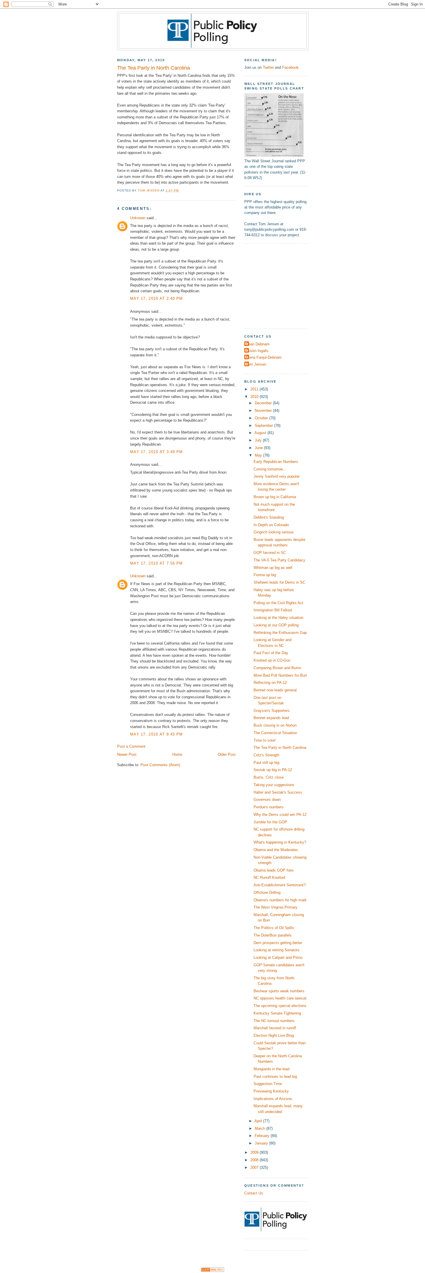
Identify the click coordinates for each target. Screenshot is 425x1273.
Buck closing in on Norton (275, 725)
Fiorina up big (265, 575)
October (262, 418)
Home (177, 754)
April (258, 1121)
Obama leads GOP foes (274, 870)
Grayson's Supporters (272, 710)
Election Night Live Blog (274, 1035)
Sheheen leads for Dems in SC (279, 582)
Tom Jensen (256, 364)
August (260, 433)
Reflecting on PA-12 (270, 682)
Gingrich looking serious (274, 532)
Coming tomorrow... (270, 469)
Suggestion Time (268, 1084)
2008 (255, 1160)
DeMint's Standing (269, 517)
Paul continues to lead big (275, 1076)
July (259, 440)
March (260, 1128)
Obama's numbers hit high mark (280, 900)
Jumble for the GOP (270, 822)
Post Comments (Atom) (160, 765)
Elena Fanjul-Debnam (264, 357)
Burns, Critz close (269, 777)
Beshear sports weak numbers (279, 991)
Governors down (267, 799)
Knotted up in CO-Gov (272, 660)
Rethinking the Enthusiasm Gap (280, 632)
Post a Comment (131, 746)
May (259, 455)
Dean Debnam (257, 344)
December (264, 403)
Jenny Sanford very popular (277, 476)
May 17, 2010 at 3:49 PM (156, 452)
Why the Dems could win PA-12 (280, 814)
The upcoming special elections (280, 1006)
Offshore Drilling (267, 892)
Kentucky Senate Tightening (277, 1013)
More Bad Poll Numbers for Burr (280, 675)
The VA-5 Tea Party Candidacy (279, 560)
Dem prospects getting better (278, 943)
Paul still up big (266, 762)
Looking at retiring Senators (277, 950)
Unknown (137, 218)
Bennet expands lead (271, 718)
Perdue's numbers (269, 807)
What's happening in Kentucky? (280, 842)
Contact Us (253, 1193)
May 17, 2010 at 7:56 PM (156, 563)
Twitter (268, 67)
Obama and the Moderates (276, 850)
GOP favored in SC (270, 552)
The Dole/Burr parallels (273, 935)
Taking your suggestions (274, 785)
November (264, 410)
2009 (255, 1152)
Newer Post (126, 754)
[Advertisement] (280, 285)
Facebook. (291, 67)
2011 (255, 389)
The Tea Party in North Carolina (280, 747)
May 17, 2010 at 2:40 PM (156, 298)
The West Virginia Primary (276, 907)
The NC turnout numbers (274, 1021)
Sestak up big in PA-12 (273, 770)
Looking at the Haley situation (278, 617)
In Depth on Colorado (271, 525)
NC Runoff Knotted (269, 877)
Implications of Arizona (273, 1099)
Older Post (227, 754)
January (262, 1143)
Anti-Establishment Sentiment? (280, 885)
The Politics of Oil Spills (274, 928)
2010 (255, 396)
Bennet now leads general (275, 690)
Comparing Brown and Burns (277, 668)
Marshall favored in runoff (275, 1028)
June (259, 448)
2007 (255, 1167)
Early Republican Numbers (276, 461)
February (263, 1136)
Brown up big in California (275, 497)
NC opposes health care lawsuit (280, 998)
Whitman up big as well (273, 567)
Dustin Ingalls (257, 351)
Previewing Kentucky (271, 1091)
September (264, 425)
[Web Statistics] (212, 1270)
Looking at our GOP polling (276, 625)
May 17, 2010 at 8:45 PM (156, 734)
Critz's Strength (266, 755)
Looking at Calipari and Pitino (278, 957)
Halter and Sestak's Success (278, 792)
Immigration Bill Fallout (273, 610)
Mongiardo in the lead (271, 1069)
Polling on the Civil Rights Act (278, 603)
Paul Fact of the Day (271, 653)
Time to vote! (265, 740)
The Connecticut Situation (275, 733)
